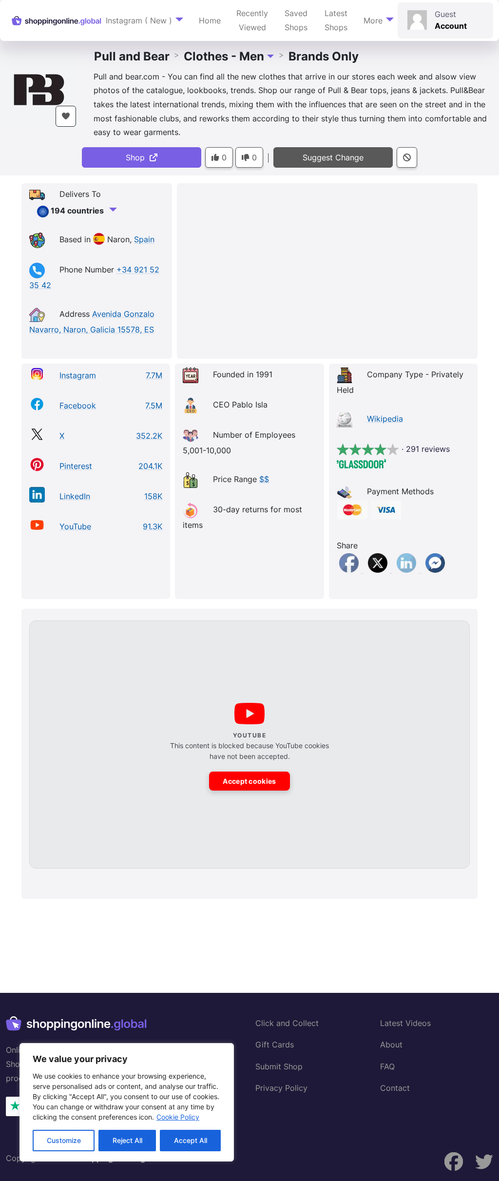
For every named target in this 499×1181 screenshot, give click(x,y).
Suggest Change (333, 157)
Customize (64, 1140)
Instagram (77, 375)
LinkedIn (74, 496)
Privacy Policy (281, 1088)
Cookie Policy (177, 1117)
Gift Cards (274, 1044)
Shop (138, 157)
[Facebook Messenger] (435, 570)
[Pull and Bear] (39, 89)
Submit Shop (279, 1066)
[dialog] (126, 1102)
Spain (144, 240)
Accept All (190, 1140)
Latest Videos (405, 1023)
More (373, 20)
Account (451, 26)
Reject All (127, 1140)
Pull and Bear (132, 56)
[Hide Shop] (407, 157)
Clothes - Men (224, 56)
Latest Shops (336, 20)
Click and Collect (287, 1023)
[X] (378, 570)
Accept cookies (249, 781)
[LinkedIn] (407, 570)
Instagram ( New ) (139, 20)
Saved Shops (296, 20)
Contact (395, 1088)
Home (210, 20)
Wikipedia (385, 419)
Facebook (77, 405)
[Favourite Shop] (66, 116)
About (391, 1044)
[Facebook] (350, 570)
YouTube (75, 526)
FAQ (387, 1066)
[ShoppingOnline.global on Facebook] (484, 1162)
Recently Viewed (252, 20)
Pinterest (75, 466)
